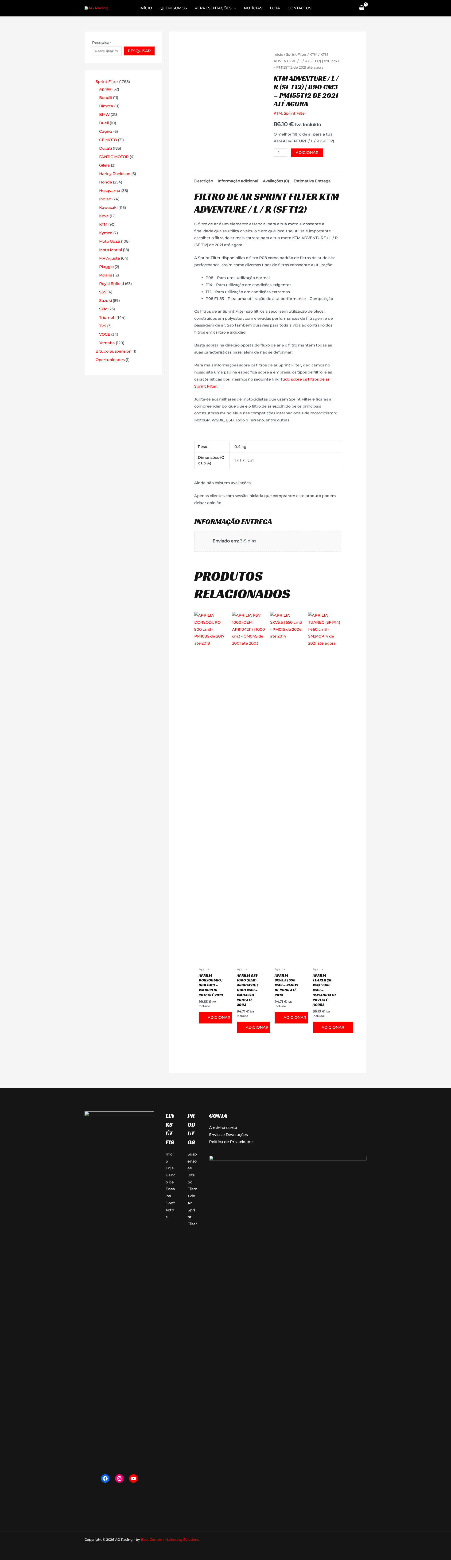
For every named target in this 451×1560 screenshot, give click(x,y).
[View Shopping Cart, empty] (361, 8)
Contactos (170, 1210)
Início (278, 54)
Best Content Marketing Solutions (170, 1539)
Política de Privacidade (231, 1142)
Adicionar (307, 152)
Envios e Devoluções (228, 1134)
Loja (170, 1168)
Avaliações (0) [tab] (276, 181)
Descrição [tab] (203, 181)
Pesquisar (101, 42)
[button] (234, 8)
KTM (313, 54)
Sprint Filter (296, 54)
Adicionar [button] (219, 1017)
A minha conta (223, 1127)
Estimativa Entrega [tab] (312, 181)
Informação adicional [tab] (238, 181)
